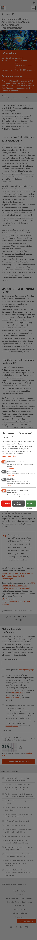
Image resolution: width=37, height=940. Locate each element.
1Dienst (10, 485)
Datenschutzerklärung (10, 455)
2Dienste (10, 475)
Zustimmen (31, 503)
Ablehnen (6, 503)
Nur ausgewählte (18, 503)
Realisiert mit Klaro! (30, 508)
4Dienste (10, 468)
